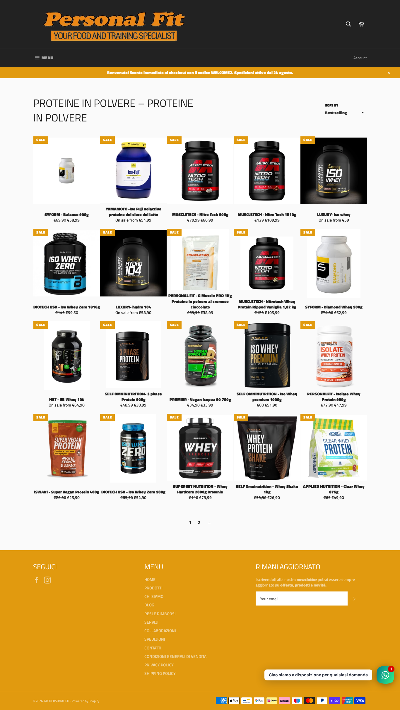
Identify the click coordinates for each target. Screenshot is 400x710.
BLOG (149, 605)
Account (360, 58)
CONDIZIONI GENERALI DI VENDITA (175, 656)
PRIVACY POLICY (159, 665)
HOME (149, 579)
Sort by (331, 105)
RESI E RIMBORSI (160, 613)
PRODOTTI (153, 588)
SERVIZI (151, 622)
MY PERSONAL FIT (57, 700)
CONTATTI (152, 648)
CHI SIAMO (153, 596)
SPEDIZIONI (154, 639)
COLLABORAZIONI (160, 630)
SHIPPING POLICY (160, 673)
